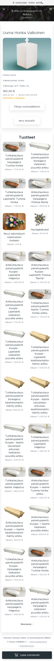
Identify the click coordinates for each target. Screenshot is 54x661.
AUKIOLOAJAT (21, 2)
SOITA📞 (39, 2)
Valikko (50, 9)
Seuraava (26, 624)
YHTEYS (31, 2)
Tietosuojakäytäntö (38, 642)
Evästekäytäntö (27, 646)
